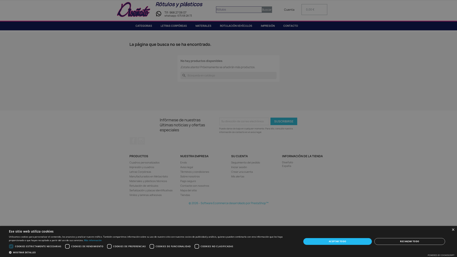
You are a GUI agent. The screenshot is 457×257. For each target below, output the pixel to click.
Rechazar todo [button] (409, 241)
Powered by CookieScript (441, 255)
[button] (151, 252)
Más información (93, 240)
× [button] (453, 229)
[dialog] (228, 128)
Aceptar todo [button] (337, 241)
